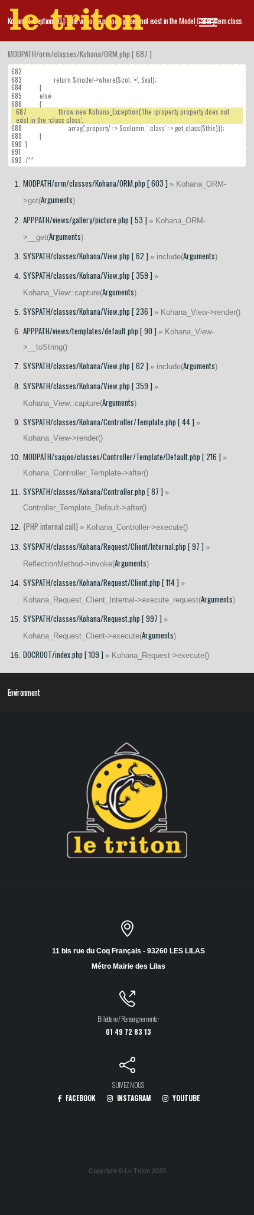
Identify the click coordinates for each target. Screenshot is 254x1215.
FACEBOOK (80, 1098)
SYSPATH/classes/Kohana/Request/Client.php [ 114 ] (101, 582)
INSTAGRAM (133, 1098)
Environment (24, 692)
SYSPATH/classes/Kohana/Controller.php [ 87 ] (93, 491)
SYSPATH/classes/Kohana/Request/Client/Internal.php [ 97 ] (113, 546)
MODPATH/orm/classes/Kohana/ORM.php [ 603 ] (95, 183)
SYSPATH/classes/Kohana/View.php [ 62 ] (85, 256)
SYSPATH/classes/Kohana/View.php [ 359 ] (87, 275)
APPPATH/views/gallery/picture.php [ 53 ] (85, 220)
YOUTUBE (185, 1098)
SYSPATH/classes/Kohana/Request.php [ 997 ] (92, 618)
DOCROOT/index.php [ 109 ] (63, 654)
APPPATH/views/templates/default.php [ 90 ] (90, 331)
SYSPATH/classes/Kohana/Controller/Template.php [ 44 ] (108, 422)
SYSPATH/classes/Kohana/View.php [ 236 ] (87, 311)
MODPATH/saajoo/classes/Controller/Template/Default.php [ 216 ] (122, 456)
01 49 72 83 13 (128, 1032)
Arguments (57, 200)
